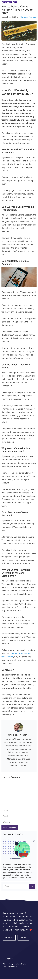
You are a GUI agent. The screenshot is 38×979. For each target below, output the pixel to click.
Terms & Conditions (10, 967)
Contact (23, 937)
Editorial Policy (21, 964)
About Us (9, 937)
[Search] (32, 886)
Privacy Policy (8, 964)
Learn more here (24, 878)
